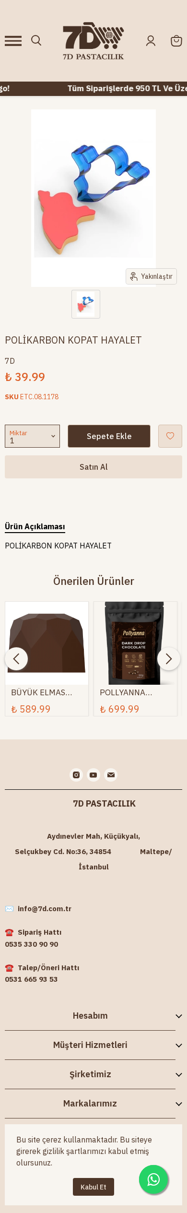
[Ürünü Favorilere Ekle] (170, 436)
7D (10, 361)
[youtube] (93, 775)
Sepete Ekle (109, 436)
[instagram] (76, 775)
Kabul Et (93, 1187)
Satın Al (94, 467)
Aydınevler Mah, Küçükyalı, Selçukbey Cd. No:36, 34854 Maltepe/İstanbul (93, 851)
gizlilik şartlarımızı (74, 1151)
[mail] (110, 775)
